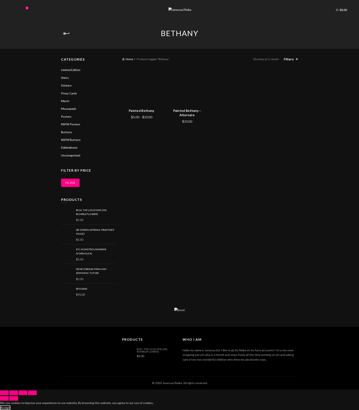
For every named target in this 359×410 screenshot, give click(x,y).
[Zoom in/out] (32, 392)
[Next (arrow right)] (13, 398)
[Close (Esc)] (4, 392)
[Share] (13, 392)
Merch (65, 101)
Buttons (66, 132)
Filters (289, 59)
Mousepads (68, 108)
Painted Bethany (141, 110)
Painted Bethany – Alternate (187, 113)
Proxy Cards (69, 93)
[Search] (15, 10)
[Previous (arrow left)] (4, 398)
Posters (66, 116)
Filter (70, 182)
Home (129, 59)
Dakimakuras (69, 147)
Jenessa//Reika (172, 383)
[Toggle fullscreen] (23, 392)
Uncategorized (70, 155)
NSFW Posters (70, 124)
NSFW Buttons (71, 140)
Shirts (65, 77)
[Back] (66, 33)
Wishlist (27, 8)
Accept (5, 407)
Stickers (66, 85)
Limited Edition (70, 70)
